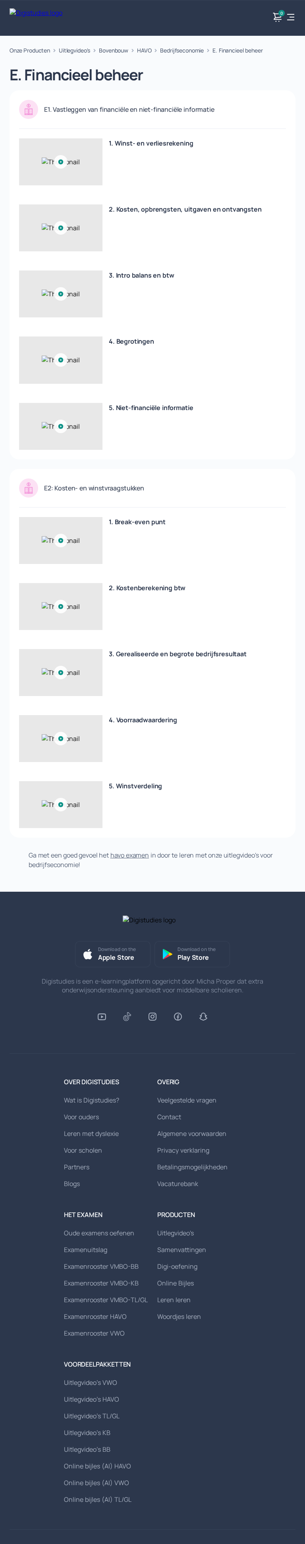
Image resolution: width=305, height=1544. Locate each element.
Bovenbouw (113, 50)
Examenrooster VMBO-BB (101, 1266)
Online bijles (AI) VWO (96, 1482)
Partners (76, 1167)
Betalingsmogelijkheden (192, 1167)
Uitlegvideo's (74, 50)
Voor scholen (83, 1150)
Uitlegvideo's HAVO (91, 1399)
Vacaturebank (177, 1183)
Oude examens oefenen (99, 1233)
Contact (169, 1116)
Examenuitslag (85, 1249)
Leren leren (174, 1299)
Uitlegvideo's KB (87, 1432)
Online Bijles (175, 1283)
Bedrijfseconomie (182, 50)
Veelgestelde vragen (186, 1100)
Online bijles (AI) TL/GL (97, 1499)
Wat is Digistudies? (91, 1100)
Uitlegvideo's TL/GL (92, 1416)
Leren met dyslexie (91, 1133)
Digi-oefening (177, 1266)
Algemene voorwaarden (191, 1133)
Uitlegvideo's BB (87, 1449)
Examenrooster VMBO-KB (101, 1283)
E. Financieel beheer (237, 50)
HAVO (144, 50)
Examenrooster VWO (94, 1333)
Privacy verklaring (183, 1150)
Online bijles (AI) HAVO (97, 1466)
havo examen (129, 855)
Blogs (72, 1183)
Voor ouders (81, 1116)
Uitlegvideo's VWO (90, 1382)
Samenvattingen (181, 1249)
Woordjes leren (179, 1316)
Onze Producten (30, 50)
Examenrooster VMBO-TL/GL (106, 1299)
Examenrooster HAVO (95, 1316)
